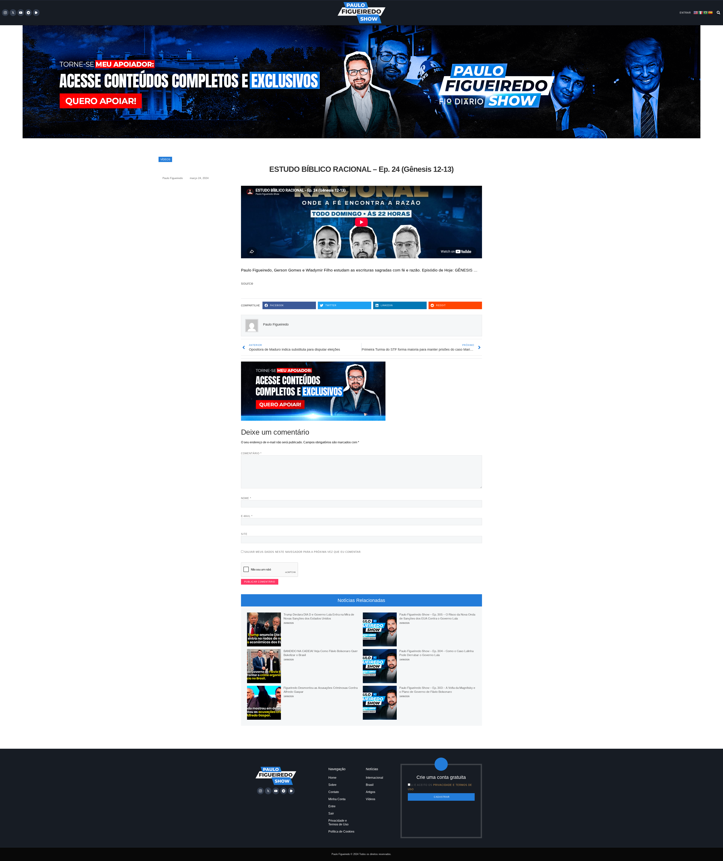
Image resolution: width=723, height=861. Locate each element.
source (247, 283)
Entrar (685, 12)
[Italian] (700, 12)
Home (332, 777)
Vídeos (165, 159)
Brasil (370, 784)
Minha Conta (336, 799)
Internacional (374, 777)
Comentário (251, 453)
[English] (695, 12)
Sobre (332, 784)
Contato (333, 792)
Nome (246, 498)
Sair (331, 813)
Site (244, 534)
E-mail (246, 516)
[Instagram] (5, 12)
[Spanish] (710, 12)
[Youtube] (20, 12)
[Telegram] (28, 12)
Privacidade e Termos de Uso (338, 822)
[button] (718, 12)
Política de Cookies (341, 831)
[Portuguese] (705, 12)
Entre (332, 806)
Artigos (370, 792)
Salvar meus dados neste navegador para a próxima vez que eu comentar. (303, 552)
